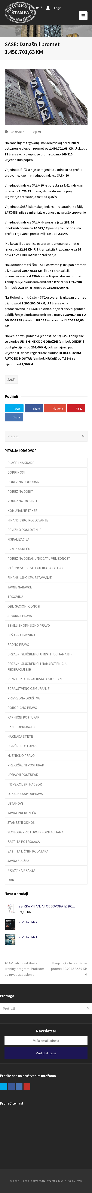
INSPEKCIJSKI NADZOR (24, 784)
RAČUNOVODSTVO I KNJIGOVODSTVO (35, 568)
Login (57, 8)
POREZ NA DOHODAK (23, 482)
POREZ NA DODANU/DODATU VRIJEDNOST (38, 558)
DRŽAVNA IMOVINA (21, 635)
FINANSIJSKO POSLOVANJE (27, 520)
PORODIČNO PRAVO (22, 707)
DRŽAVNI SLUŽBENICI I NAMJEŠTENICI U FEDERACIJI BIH (37, 666)
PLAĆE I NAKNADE (20, 462)
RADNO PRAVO (18, 644)
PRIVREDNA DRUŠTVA (23, 698)
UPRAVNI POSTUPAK (22, 774)
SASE (11, 379)
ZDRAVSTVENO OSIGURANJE (28, 688)
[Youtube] (27, 1086)
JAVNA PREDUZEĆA (21, 813)
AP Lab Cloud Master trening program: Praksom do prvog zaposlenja (24, 969)
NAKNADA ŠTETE (20, 736)
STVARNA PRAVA (19, 616)
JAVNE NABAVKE (19, 587)
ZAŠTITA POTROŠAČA (23, 841)
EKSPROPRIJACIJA (21, 727)
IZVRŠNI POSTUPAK (22, 746)
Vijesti (37, 132)
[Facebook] (11, 1086)
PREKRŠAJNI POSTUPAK (25, 765)
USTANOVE (15, 803)
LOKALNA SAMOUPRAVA (25, 794)
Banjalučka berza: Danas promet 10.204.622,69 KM (69, 966)
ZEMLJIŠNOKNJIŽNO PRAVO (28, 625)
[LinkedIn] (19, 1086)
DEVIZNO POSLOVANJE (24, 529)
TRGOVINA (15, 596)
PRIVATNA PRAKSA (21, 870)
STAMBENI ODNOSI (21, 822)
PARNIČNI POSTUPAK (23, 717)
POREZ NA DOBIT (20, 491)
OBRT (11, 880)
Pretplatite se (46, 1053)
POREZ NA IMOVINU (22, 501)
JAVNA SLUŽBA (18, 861)
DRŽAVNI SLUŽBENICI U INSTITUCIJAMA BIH (40, 654)
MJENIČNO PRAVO (21, 755)
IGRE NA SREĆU (18, 549)
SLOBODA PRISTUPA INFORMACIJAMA (35, 832)
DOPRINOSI (16, 472)
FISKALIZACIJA (18, 539)
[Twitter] (3, 1086)
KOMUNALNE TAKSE (22, 510)
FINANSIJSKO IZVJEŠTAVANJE (29, 577)
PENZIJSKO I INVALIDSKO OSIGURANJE (36, 679)
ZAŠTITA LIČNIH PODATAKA (27, 851)
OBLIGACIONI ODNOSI (23, 606)
